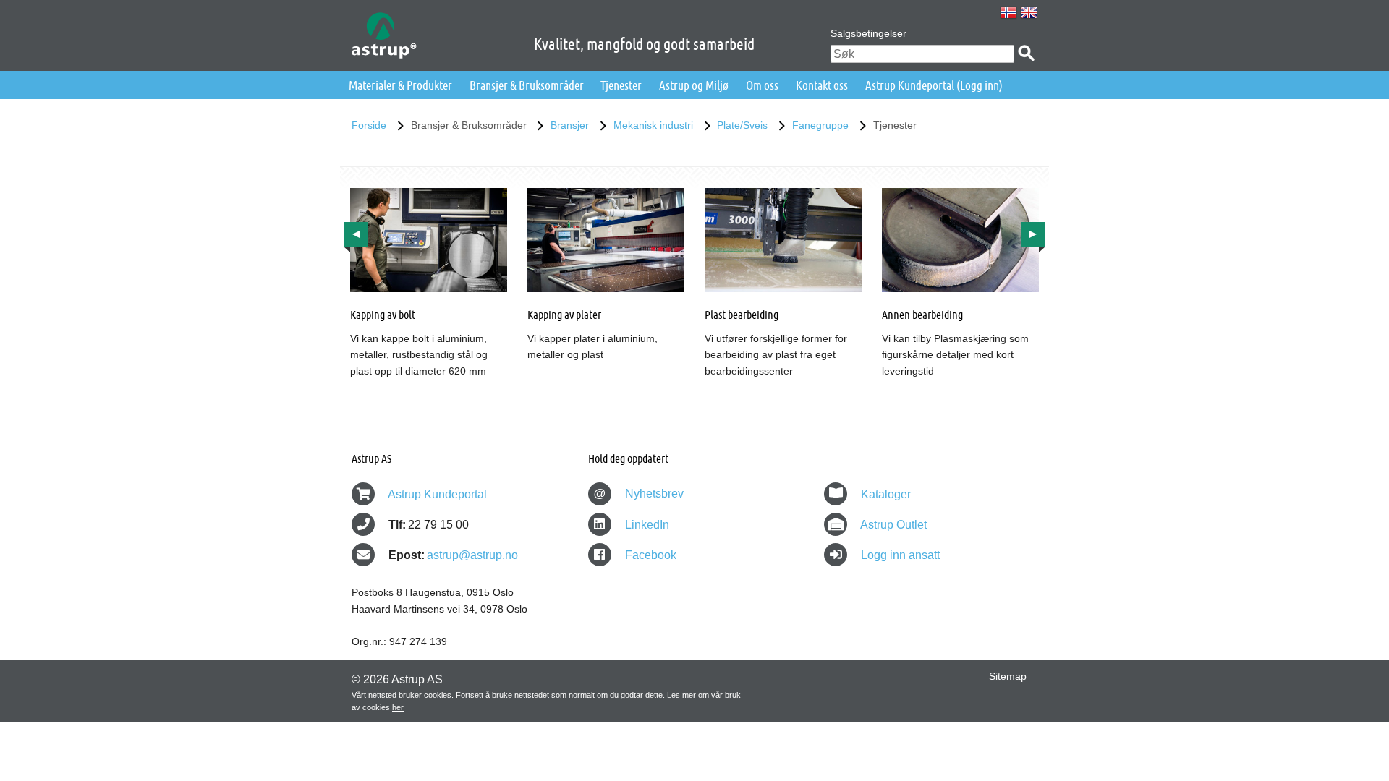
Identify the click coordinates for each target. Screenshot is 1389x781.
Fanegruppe (820, 125)
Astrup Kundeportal (437, 494)
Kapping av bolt (382, 314)
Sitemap (1008, 676)
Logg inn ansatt (900, 555)
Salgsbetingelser (868, 33)
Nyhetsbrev (638, 493)
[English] (1028, 12)
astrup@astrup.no (472, 555)
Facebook (649, 555)
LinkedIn (645, 524)
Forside (369, 125)
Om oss (762, 85)
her (398, 707)
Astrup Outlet (893, 524)
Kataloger (886, 494)
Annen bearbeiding (922, 314)
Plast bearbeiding (741, 314)
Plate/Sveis (742, 125)
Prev (356, 234)
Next (1033, 234)
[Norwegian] (1008, 12)
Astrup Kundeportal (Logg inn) (934, 85)
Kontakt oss (822, 85)
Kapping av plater (564, 314)
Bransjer (570, 125)
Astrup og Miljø (694, 85)
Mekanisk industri (653, 125)
